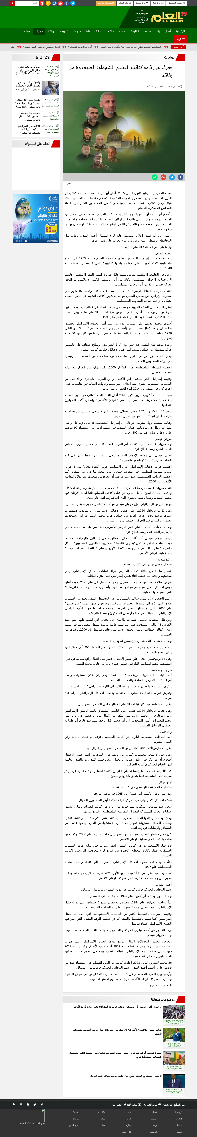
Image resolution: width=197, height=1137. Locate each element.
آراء (159, 31)
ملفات (110, 31)
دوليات (39, 31)
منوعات (76, 31)
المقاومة (135, 31)
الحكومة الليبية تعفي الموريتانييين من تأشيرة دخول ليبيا (152, 47)
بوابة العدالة (124, 3)
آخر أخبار (179, 47)
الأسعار (179, 1132)
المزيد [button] (179, 39)
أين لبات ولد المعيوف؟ (101, 47)
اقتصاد (122, 31)
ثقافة (88, 31)
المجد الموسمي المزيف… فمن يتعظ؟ (63, 47)
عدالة (99, 31)
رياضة (50, 31)
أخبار (168, 31)
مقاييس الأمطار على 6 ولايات (20, 47)
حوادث (26, 31)
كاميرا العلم (74, 1125)
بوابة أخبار (157, 3)
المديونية (153, 1132)
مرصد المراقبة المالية (105, 3)
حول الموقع (179, 1105)
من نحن (167, 1105)
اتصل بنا (117, 1105)
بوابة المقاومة (141, 3)
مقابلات (147, 31)
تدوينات (63, 31)
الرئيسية (180, 31)
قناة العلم (126, 1132)
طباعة (67, 184)
